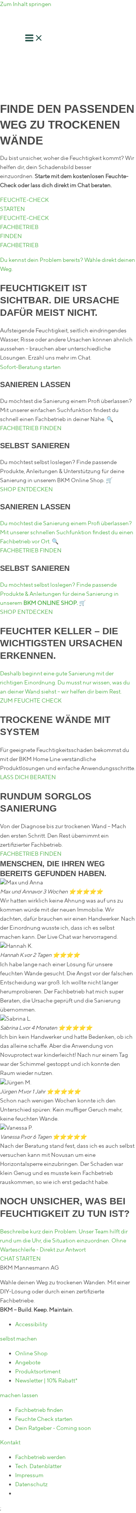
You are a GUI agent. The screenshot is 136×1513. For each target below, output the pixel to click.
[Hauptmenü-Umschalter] (34, 39)
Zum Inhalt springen (25, 4)
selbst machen (18, 1338)
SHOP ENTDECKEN (26, 489)
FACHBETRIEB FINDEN (31, 428)
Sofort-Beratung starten (30, 367)
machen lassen (19, 1395)
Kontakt (10, 1442)
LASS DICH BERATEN (28, 777)
